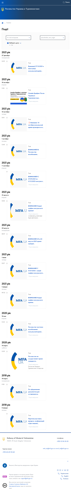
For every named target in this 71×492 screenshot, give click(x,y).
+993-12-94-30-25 (62, 441)
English (66, 476)
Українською (64, 473)
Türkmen (65, 478)
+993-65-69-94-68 (9, 452)
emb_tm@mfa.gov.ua (49, 448)
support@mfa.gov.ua (26, 478)
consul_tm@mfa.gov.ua (61, 448)
